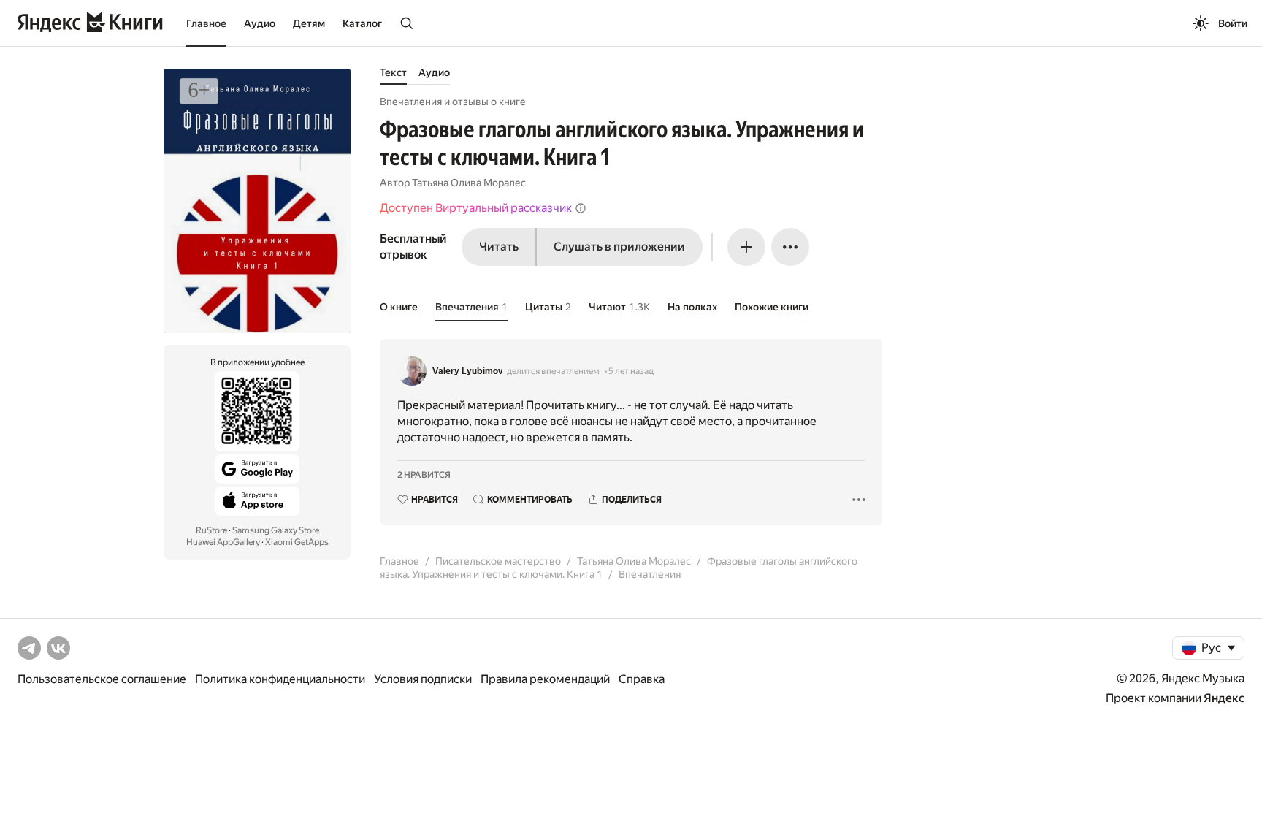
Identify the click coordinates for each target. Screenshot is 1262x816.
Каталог (362, 23)
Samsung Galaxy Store (275, 530)
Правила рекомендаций (545, 679)
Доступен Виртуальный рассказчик (476, 208)
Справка (642, 679)
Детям (309, 23)
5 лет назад (631, 371)
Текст (393, 72)
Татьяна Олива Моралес (469, 182)
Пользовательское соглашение (102, 679)
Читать (499, 246)
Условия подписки (423, 679)
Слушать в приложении (619, 246)
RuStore (211, 530)
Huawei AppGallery (223, 542)
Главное (206, 23)
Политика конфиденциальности (280, 679)
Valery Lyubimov (467, 371)
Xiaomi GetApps (297, 542)
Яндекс (1224, 698)
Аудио (259, 23)
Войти (1232, 23)
